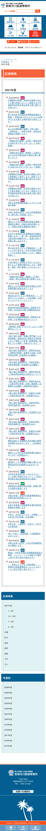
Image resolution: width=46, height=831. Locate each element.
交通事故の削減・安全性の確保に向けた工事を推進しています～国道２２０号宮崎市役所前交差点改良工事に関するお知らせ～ (24, 192)
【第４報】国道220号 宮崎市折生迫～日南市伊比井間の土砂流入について (24, 373)
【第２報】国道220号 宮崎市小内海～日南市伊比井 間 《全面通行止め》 (24, 394)
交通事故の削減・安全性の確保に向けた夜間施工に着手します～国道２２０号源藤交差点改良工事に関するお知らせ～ (24, 177)
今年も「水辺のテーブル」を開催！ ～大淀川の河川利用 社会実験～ (25, 515)
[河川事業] (23, 20)
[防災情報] (35, 33)
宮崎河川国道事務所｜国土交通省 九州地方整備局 (15, 5)
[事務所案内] (10, 20)
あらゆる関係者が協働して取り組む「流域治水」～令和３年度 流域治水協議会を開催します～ (24, 131)
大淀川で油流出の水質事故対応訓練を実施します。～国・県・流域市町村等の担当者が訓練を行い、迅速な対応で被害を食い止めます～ (24, 237)
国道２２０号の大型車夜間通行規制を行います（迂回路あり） (24, 454)
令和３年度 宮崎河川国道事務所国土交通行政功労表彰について (24, 496)
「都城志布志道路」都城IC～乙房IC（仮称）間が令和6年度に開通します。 (25, 277)
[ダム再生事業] (35, 20)
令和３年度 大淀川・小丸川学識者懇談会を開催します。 (25, 544)
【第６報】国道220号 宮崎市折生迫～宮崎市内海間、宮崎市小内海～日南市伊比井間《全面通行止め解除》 (24, 352)
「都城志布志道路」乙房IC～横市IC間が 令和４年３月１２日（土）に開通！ (25, 165)
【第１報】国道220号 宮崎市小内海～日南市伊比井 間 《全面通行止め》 (24, 432)
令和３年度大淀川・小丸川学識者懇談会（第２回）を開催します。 (24, 213)
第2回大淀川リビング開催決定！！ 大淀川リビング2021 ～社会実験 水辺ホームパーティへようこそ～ (25, 298)
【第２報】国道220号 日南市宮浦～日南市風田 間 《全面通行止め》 (24, 423)
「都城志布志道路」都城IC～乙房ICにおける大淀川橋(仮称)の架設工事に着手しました (24, 155)
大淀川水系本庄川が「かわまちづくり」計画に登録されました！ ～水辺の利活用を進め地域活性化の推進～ (25, 476)
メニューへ (23, 828)
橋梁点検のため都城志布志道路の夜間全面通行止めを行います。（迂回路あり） (24, 443)
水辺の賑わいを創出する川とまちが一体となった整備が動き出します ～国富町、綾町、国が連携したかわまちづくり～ (25, 266)
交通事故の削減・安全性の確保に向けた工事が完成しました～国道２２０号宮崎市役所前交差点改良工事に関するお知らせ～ (24, 104)
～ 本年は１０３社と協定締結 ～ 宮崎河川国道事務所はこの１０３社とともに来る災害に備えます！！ (24, 567)
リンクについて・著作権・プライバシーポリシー (23, 47)
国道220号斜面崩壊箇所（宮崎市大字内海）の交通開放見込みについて (24, 318)
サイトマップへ (35, 828)
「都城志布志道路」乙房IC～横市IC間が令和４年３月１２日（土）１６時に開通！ (24, 143)
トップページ (11, 828)
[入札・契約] (10, 33)
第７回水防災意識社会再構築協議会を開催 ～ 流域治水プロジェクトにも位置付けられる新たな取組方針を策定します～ (25, 118)
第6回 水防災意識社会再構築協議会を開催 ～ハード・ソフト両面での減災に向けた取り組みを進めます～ (25, 555)
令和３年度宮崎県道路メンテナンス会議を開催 (24, 204)
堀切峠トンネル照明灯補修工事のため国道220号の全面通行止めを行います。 (24, 464)
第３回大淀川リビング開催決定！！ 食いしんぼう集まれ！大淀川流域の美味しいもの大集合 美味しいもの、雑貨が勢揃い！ (25, 251)
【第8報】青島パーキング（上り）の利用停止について (25, 327)
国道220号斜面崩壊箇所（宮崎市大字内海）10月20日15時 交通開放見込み (24, 308)
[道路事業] (35, 27)
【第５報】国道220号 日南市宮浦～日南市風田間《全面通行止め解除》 (24, 363)
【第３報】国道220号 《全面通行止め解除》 (24, 413)
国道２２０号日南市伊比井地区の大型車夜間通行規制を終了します (24, 287)
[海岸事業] (23, 27)
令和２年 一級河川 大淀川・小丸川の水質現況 (24, 525)
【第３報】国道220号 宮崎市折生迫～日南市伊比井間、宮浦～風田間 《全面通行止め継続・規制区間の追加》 (25, 383)
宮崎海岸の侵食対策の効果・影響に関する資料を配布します (24, 487)
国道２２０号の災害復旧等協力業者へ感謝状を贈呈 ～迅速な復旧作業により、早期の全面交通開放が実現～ (24, 224)
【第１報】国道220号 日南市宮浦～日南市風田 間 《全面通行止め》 (24, 403)
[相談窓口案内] (23, 33)
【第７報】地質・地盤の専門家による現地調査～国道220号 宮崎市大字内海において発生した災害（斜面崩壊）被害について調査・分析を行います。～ (24, 339)
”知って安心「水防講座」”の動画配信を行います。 (24, 534)
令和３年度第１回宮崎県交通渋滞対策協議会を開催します (24, 506)
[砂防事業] (10, 27)
